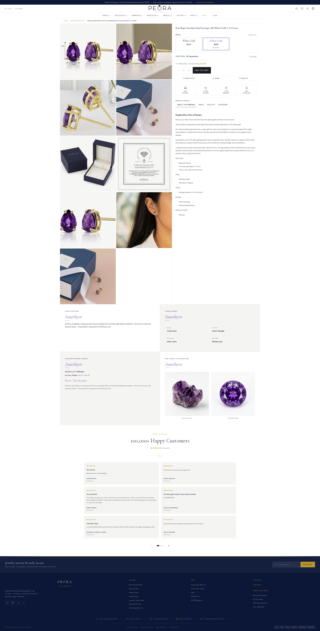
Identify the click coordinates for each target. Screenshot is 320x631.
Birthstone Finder (135, 585)
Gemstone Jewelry (77, 21)
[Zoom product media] (111, 28)
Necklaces (120, 15)
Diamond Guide (135, 604)
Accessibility (173, 627)
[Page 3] (162, 545)
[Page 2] (160, 545)
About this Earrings (186, 104)
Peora (65, 582)
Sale (215, 15)
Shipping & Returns (198, 585)
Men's (193, 15)
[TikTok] (24, 603)
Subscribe (307, 564)
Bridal (167, 15)
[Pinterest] (12, 603)
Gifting (180, 15)
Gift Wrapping (196, 600)
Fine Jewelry (65, 586)
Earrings (136, 15)
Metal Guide (133, 592)
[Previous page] (151, 545)
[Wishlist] (302, 8)
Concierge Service (136, 608)
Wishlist (244, 78)
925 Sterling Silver (260, 603)
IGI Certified (258, 599)
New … (205, 15)
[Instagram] (7, 603)
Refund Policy (161, 627)
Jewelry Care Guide (136, 600)
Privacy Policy (132, 627)
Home (66, 21)
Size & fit (211, 104)
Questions (223, 104)
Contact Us (195, 596)
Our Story (8, 9)
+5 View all (252, 56)
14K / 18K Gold (258, 607)
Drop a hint (190, 78)
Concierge (19, 9)
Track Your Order (198, 589)
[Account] (307, 8)
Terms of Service (146, 627)
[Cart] (313, 8)
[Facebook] (18, 603)
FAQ (192, 592)
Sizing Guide (133, 596)
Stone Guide (133, 589)
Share (217, 78)
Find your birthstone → (206, 2)
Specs (201, 104)
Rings (105, 15)
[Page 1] (158, 545)
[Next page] (168, 545)
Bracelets (152, 15)
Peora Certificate (259, 595)
